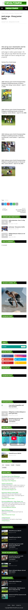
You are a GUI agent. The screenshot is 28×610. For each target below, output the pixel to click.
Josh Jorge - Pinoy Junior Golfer (17, 227)
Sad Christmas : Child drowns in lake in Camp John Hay (17, 588)
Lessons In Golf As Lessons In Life (17, 594)
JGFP (10, 563)
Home (3, 13)
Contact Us (18, 605)
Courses (7, 465)
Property (18, 465)
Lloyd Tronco (5, 22)
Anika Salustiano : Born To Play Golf (17, 221)
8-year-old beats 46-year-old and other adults (17, 571)
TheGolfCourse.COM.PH (15, 453)
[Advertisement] (14, 34)
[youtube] (8, 359)
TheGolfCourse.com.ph (18, 607)
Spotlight (4, 467)
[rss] (20, 362)
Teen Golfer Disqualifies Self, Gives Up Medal (16, 406)
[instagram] (20, 356)
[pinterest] (8, 362)
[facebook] (8, 356)
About (13, 605)
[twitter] (20, 359)
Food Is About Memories (15, 581)
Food (12, 346)
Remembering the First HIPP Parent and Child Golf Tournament (16, 420)
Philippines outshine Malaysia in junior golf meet (17, 412)
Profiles (6, 13)
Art (3, 465)
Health (12, 465)
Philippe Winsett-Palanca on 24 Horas (17, 234)
